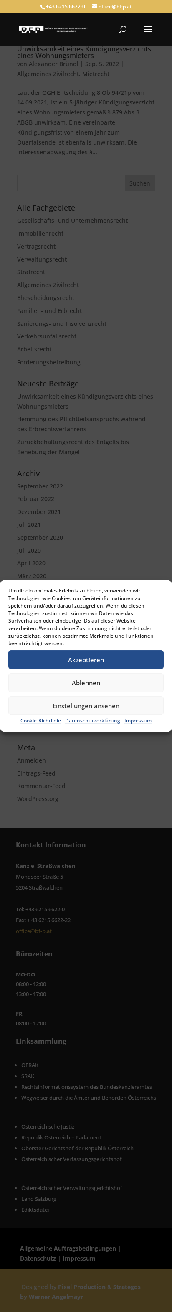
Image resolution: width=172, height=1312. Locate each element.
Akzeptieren (86, 660)
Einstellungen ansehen (86, 706)
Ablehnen (86, 683)
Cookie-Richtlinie (40, 720)
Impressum (138, 720)
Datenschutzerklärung (92, 720)
